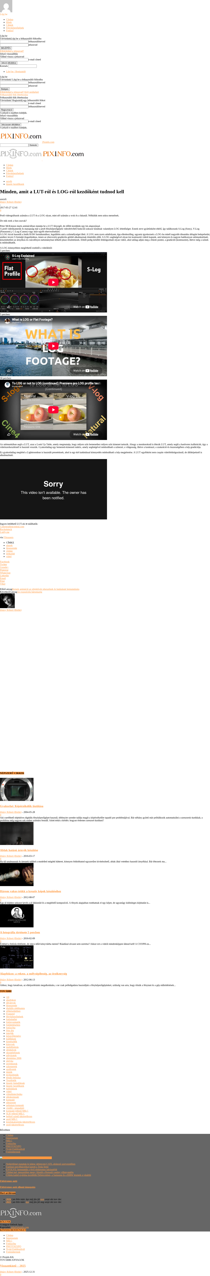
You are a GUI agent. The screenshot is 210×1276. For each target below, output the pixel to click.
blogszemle (11, 548)
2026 (8, 1199)
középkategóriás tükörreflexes (20, 1122)
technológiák (12, 1074)
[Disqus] (105, 650)
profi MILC (12, 1119)
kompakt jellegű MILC (17, 1111)
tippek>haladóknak (15, 1083)
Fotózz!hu (11, 1143)
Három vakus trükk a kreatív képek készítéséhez (30, 891)
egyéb (9, 181)
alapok (9, 545)
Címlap (9, 19)
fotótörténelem (13, 1025)
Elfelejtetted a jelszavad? (12, 51)
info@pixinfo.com (20, 1227)
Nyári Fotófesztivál (15, 1149)
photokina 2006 (13, 1058)
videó (9, 556)
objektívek (11, 1050)
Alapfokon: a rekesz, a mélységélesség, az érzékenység (33, 973)
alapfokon (11, 1000)
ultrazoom (11, 1102)
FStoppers (8, 537)
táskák (9, 1072)
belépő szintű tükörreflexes (19, 1116)
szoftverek (11, 1069)
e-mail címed (34, 59)
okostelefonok (13, 1052)
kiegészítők (11, 1041)
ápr (27, 1202)
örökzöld (10, 553)
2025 (8, 1202)
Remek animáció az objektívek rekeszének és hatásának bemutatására (45, 589)
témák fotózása (13, 1077)
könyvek (10, 1044)
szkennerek (11, 1066)
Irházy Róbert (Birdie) (11, 202)
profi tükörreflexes (15, 1124)
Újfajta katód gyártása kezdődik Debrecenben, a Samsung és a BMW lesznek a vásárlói (48, 1175)
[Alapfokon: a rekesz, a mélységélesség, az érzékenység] (17, 967)
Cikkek (9, 25)
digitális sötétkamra (15, 1008)
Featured (10, 1014)
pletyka (9, 1061)
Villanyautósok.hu (42, 1158)
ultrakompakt (12, 1097)
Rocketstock (6, 529)
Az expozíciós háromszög (29, 592)
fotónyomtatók (13, 1022)
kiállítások (11, 1038)
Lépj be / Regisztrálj (16, 71)
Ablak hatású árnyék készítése (19, 850)
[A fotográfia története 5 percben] (17, 926)
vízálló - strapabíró (15, 1108)
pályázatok (11, 1055)
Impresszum (12, 1138)
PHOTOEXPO (13, 1146)
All (7, 997)
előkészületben (13, 1011)
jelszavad (32, 44)
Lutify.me (4, 532)
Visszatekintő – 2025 (13, 1265)
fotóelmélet (11, 1019)
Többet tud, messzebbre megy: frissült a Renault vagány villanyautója (39, 1172)
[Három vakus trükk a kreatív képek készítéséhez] (17, 885)
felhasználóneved (36, 41)
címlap (9, 551)
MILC (9, 1140)
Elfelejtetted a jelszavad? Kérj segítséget (19, 92)
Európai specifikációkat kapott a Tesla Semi (27, 1166)
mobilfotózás (12, 1047)
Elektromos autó (8, 1181)
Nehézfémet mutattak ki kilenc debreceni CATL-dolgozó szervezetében (40, 1164)
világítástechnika (14, 1094)
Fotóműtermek (13, 1151)
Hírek (9, 22)
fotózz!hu (10, 1027)
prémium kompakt (15, 1105)
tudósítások (11, 1088)
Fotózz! (10, 30)
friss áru (10, 1030)
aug (42, 1199)
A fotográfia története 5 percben (20, 932)
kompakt (10, 1099)
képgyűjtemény (13, 1036)
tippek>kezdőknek (15, 184)
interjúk (10, 1033)
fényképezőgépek (14, 1016)
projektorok (11, 1063)
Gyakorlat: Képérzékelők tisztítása (21, 806)
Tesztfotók (11, 1080)
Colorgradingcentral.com (12, 526)
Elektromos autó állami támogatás (17, 1187)
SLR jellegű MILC (15, 1113)
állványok (11, 1002)
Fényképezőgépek (15, 27)
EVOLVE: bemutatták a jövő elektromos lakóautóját (31, 1169)
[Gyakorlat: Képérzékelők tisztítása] (17, 800)
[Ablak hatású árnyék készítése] (17, 844)
